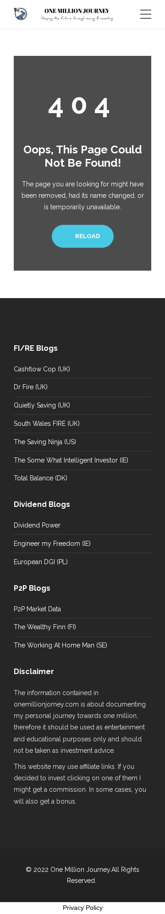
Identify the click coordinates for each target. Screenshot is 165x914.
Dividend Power (37, 525)
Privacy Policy (83, 907)
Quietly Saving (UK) (42, 405)
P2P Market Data (37, 609)
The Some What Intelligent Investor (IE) (71, 460)
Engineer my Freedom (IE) (52, 543)
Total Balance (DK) (40, 478)
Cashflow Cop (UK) (42, 369)
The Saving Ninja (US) (45, 442)
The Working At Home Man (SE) (60, 645)
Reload (87, 236)
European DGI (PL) (41, 562)
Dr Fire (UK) (31, 387)
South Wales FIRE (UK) (47, 423)
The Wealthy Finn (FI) (45, 627)
